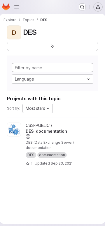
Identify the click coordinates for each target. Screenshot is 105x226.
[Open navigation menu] (16, 7)
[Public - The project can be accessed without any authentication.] (28, 136)
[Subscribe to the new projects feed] (52, 46)
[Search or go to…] (82, 6)
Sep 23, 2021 (62, 163)
